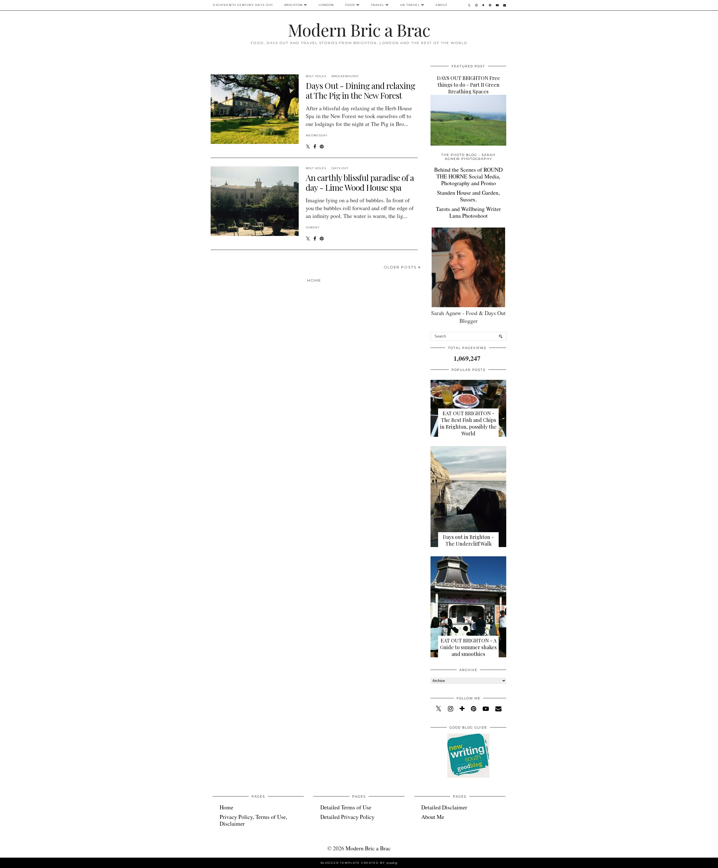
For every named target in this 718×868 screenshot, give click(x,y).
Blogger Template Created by (359, 863)
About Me (432, 817)
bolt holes (316, 76)
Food (350, 5)
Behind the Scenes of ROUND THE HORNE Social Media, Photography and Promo (468, 176)
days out (340, 168)
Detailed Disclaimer (444, 807)
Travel (378, 5)
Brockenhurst (345, 76)
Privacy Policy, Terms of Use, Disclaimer (253, 820)
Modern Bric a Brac (359, 29)
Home (314, 280)
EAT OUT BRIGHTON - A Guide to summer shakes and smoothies (468, 647)
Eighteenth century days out (243, 5)
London (326, 5)
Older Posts (401, 267)
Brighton (293, 5)
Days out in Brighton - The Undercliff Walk (468, 540)
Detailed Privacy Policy (347, 817)
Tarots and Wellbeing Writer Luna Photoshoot (468, 212)
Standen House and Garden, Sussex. (468, 196)
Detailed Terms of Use (345, 807)
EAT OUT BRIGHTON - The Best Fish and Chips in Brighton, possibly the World (468, 423)
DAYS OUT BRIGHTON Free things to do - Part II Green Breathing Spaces (468, 85)
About (442, 5)
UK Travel (410, 5)
